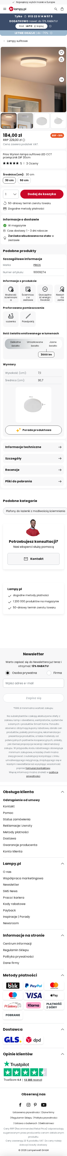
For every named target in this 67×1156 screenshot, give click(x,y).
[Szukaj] (56, 8)
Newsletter (11, 884)
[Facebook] (22, 1105)
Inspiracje (10, 917)
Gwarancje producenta (20, 845)
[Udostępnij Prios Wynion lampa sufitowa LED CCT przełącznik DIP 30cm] (61, 59)
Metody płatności (15, 832)
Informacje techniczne (23, 447)
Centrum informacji (17, 943)
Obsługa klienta (18, 791)
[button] (9, 121)
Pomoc (8, 813)
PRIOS (37, 265)
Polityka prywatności (18, 956)
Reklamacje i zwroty (17, 826)
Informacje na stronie (23, 935)
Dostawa (9, 838)
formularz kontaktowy (38, 768)
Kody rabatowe (14, 904)
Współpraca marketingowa (23, 878)
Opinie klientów (18, 1054)
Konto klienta (12, 851)
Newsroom (11, 923)
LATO (31, 26)
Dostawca (13, 1029)
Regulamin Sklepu (16, 950)
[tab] (33, 821)
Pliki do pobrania (18, 481)
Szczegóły (13, 458)
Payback (9, 910)
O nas (7, 872)
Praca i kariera (13, 897)
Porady (25, 917)
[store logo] (20, 8)
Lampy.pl (12, 863)
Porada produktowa (37, 430)
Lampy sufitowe (17, 41)
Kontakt (9, 806)
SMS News (10, 891)
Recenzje (12, 470)
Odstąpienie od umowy (21, 800)
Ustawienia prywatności (26, 1112)
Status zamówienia (16, 819)
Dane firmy (11, 963)
